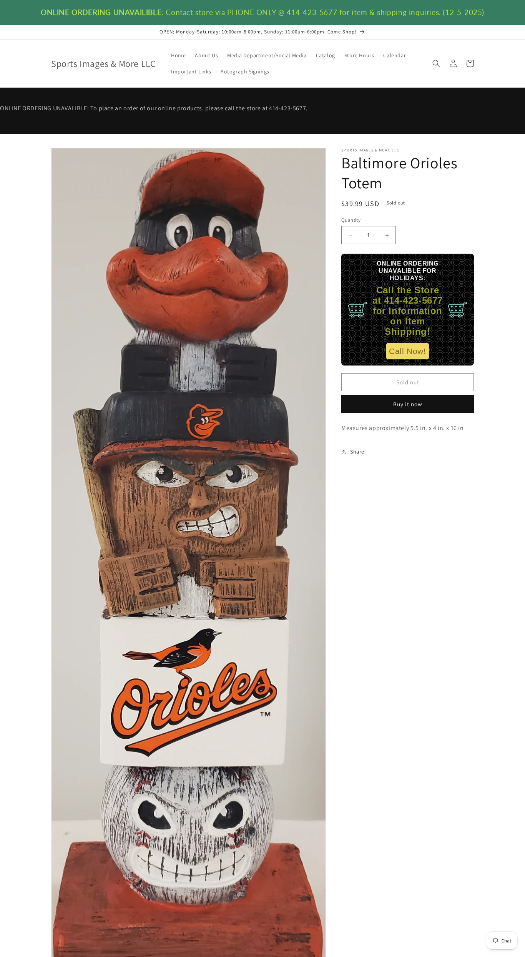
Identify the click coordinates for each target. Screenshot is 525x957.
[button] (436, 63)
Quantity (351, 220)
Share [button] (357, 451)
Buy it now (407, 404)
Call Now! (407, 351)
